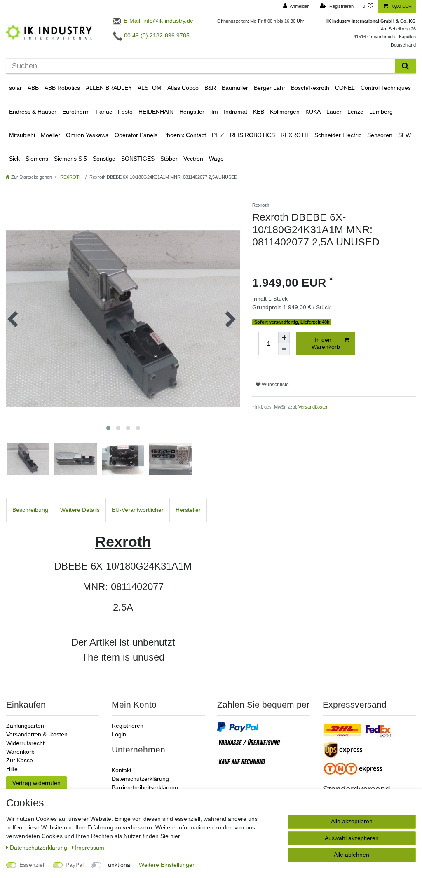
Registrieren (127, 725)
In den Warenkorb (326, 343)
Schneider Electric (337, 135)
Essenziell (32, 865)
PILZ (218, 135)
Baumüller (235, 87)
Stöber (169, 158)
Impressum (89, 847)
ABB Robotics (62, 87)
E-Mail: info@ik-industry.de (157, 20)
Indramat (235, 111)
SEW (404, 135)
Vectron (193, 158)
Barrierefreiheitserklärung (145, 787)
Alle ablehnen (351, 854)
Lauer (334, 111)
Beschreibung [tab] (30, 510)
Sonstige (104, 158)
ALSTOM (150, 87)
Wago (216, 158)
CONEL (345, 87)
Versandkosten (313, 406)
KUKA (313, 111)
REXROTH (295, 135)
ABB (33, 87)
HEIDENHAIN (155, 111)
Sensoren (379, 135)
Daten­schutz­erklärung (39, 847)
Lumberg (381, 111)
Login (119, 734)
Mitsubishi (22, 135)
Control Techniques (386, 87)
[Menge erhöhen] (284, 337)
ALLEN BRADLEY (109, 87)
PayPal (75, 865)
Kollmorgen (285, 111)
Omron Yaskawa (87, 135)
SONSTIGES (138, 158)
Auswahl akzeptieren (352, 838)
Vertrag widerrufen (36, 783)
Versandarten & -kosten (37, 734)
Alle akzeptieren (352, 821)
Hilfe (12, 769)
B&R (210, 87)
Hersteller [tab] (188, 510)
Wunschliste (274, 385)
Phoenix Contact (184, 135)
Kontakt (121, 770)
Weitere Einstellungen (167, 865)
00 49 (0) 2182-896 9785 (156, 35)
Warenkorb (20, 751)
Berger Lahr (269, 87)
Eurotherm (76, 111)
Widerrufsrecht (25, 743)
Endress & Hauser (32, 111)
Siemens (37, 158)
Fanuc (104, 111)
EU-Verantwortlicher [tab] (138, 510)
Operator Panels (136, 135)
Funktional (117, 865)
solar (15, 87)
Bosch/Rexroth (310, 87)
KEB (258, 111)
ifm (214, 111)
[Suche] (405, 66)
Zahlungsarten (25, 725)
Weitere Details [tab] (80, 510)
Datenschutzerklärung (140, 778)
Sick (14, 158)
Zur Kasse (19, 760)
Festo (125, 111)
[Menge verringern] (284, 349)
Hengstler (191, 111)
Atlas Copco (183, 87)
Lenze (355, 111)
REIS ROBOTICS (252, 135)
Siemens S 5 (70, 158)
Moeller (50, 135)
